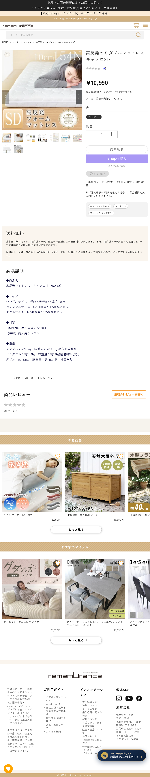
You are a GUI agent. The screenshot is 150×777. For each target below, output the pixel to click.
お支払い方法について (56, 699)
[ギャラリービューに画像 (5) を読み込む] (54, 137)
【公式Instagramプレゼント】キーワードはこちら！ (75, 13)
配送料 (94, 91)
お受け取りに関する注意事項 (92, 724)
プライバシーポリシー (93, 755)
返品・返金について (56, 726)
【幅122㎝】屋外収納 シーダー (84, 514)
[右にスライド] (79, 97)
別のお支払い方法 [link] (116, 165)
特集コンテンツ (91, 705)
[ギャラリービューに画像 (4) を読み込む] (42, 137)
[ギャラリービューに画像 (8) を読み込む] (6, 148)
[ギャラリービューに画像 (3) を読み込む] (30, 137)
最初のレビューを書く (128, 394)
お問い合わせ (89, 736)
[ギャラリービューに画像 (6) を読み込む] (65, 137)
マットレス (120, 206)
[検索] (139, 35)
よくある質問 (53, 731)
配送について (53, 704)
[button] (145, 25)
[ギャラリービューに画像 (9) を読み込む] (18, 148)
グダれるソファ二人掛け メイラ (21, 621)
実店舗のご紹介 (91, 702)
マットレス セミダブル (101, 212)
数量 (89, 126)
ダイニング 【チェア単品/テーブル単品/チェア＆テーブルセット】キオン (95, 623)
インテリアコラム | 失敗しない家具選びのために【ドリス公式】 (75, 8)
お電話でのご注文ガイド (92, 741)
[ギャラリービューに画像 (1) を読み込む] (6, 137)
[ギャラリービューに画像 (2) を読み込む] (18, 137)
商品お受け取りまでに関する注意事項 (56, 711)
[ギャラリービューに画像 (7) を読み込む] (77, 137)
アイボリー (94, 117)
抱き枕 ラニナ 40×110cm (18, 514)
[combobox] (75, 35)
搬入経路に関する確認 (56, 719)
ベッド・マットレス (21, 42)
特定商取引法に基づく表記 (92, 748)
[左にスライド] (5, 97)
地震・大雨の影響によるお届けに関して (75, 2)
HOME (5, 42)
